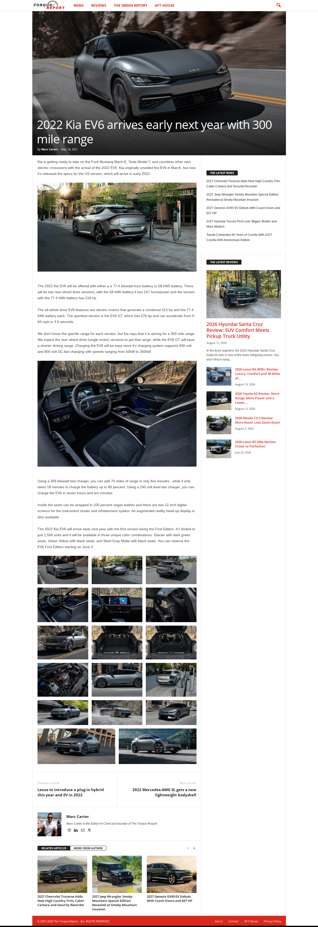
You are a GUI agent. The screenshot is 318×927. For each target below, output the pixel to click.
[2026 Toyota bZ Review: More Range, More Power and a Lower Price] (218, 400)
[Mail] (83, 830)
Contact (233, 921)
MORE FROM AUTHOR (88, 848)
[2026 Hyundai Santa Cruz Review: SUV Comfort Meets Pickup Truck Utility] (243, 294)
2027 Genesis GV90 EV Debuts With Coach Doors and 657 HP (169, 898)
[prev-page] (188, 848)
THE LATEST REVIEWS (224, 262)
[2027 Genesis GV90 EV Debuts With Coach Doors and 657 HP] (172, 874)
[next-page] (194, 848)
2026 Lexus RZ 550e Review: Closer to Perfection (255, 444)
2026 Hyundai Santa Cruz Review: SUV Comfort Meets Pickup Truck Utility (237, 330)
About (219, 921)
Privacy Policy (272, 921)
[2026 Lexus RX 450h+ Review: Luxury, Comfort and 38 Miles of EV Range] (218, 376)
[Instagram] (69, 830)
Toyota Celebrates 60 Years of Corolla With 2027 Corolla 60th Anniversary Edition (239, 237)
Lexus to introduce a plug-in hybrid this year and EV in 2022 (71, 792)
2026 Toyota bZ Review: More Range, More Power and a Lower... (257, 398)
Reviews (98, 5)
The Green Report (130, 5)
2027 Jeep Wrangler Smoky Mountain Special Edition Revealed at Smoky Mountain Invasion (114, 902)
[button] (278, 5)
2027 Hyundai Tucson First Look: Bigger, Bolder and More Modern (241, 224)
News (79, 5)
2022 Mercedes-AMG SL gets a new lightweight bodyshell (164, 792)
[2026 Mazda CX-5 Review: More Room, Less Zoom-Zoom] (218, 425)
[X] (89, 830)
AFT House (164, 5)
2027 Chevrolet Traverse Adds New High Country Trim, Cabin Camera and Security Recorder (61, 900)
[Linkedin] (76, 830)
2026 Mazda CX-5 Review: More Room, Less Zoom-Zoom (257, 420)
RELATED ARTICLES (53, 848)
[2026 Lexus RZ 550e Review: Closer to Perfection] (218, 449)
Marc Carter (49, 149)
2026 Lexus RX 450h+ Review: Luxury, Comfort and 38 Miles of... (257, 373)
